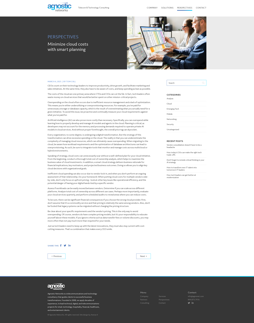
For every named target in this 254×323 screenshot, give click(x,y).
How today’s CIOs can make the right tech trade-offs (184, 153)
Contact (201, 7)
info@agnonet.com (196, 296)
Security (170, 124)
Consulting (144, 303)
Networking (171, 119)
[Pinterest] (193, 303)
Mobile (170, 114)
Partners (143, 299)
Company (152, 7)
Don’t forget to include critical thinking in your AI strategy (185, 161)
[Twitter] (189, 303)
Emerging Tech (173, 109)
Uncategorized (173, 129)
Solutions (167, 7)
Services (162, 296)
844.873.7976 (193, 299)
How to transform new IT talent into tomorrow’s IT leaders (182, 168)
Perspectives (184, 7)
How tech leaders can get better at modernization (181, 176)
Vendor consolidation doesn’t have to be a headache (184, 146)
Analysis (170, 98)
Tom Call (71, 81)
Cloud (169, 103)
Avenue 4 (94, 315)
